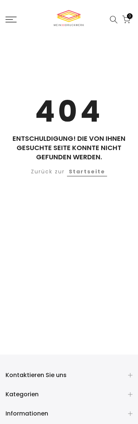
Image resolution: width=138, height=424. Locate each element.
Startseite (87, 171)
